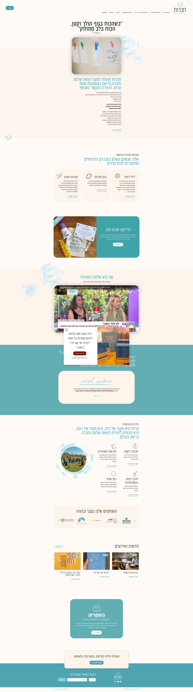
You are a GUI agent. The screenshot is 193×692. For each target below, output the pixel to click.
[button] (66, 330)
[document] (96, 346)
